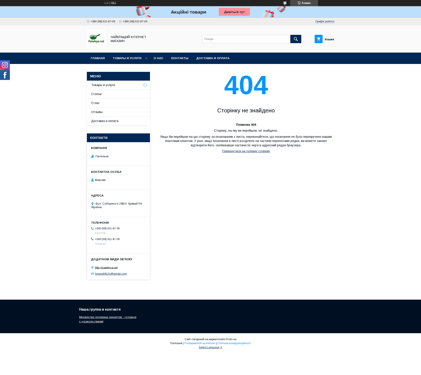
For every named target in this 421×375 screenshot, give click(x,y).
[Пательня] (96, 47)
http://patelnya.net (106, 267)
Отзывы (97, 112)
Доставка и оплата (212, 58)
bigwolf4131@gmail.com (111, 273)
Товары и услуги (127, 58)
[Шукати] (295, 39)
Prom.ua (231, 339)
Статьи (96, 94)
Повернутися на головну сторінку (246, 151)
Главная (98, 58)
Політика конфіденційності (234, 343)
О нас (158, 58)
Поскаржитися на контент (200, 343)
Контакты (179, 58)
